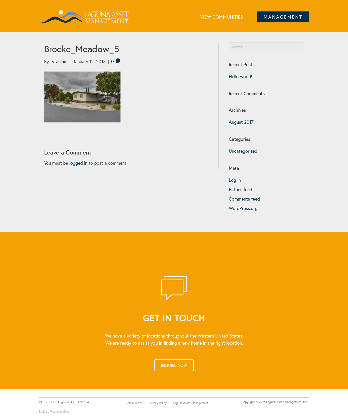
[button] (283, 16)
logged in (78, 163)
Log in (235, 180)
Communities (134, 403)
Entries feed (240, 189)
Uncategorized (243, 151)
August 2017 (241, 122)
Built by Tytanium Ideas (54, 411)
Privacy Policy (158, 403)
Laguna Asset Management (190, 403)
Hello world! (240, 76)
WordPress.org (243, 208)
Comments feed (244, 199)
